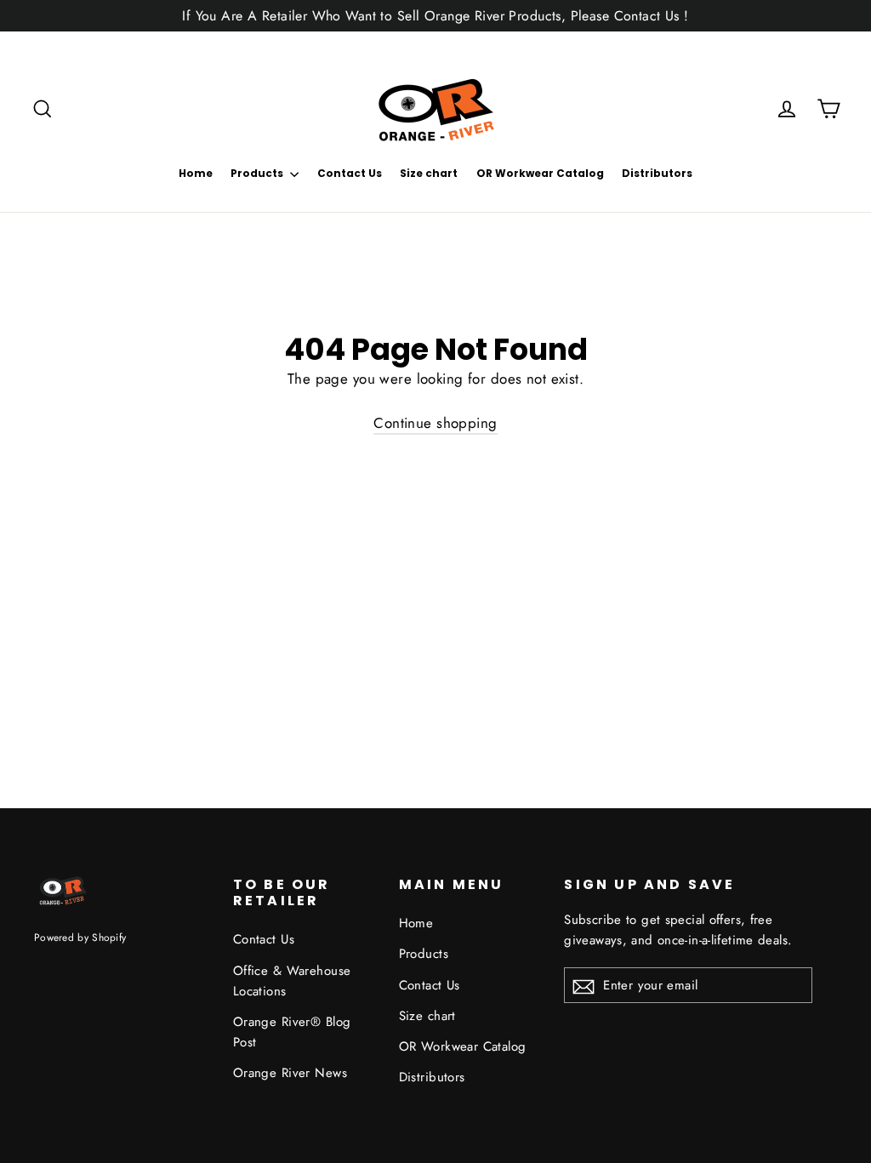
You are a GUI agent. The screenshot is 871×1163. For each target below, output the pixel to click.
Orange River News (290, 1072)
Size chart (429, 173)
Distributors (657, 173)
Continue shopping (435, 423)
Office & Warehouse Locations (292, 981)
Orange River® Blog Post (292, 1032)
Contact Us (349, 173)
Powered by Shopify (80, 937)
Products (258, 173)
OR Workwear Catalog (540, 173)
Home (196, 173)
